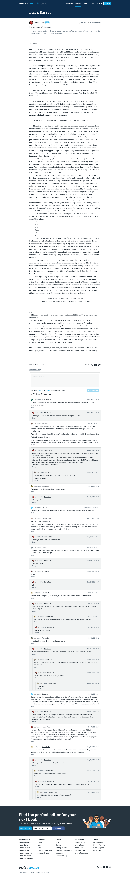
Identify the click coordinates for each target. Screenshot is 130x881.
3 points (41, 472)
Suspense (39, 27)
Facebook (57, 828)
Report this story (35, 370)
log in (48, 390)
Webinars (59, 853)
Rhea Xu (44, 508)
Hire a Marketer (24, 850)
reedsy (29, 3)
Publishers (97, 850)
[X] (98, 867)
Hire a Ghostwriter (25, 853)
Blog (57, 842)
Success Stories (43, 853)
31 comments (95, 23)
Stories (78, 3)
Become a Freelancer (45, 850)
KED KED (44, 423)
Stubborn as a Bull (55, 33)
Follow (47, 22)
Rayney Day (45, 638)
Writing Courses (61, 848)
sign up (40, 390)
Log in (108, 3)
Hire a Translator (25, 856)
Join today (24, 828)
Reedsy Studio (80, 842)
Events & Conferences (64, 850)
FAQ (20, 872)
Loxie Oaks (45, 486)
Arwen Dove (45, 571)
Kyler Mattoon (46, 400)
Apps (42, 3)
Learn (85, 3)
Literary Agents (98, 848)
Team (39, 845)
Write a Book (79, 845)
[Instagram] (101, 867)
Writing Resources (81, 853)
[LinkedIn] (104, 867)
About (39, 842)
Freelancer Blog (61, 856)
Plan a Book (79, 848)
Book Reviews (98, 842)
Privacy (31, 872)
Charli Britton (46, 593)
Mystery (47, 27)
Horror (32, 27)
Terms (25, 872)
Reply (33, 407)
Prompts (69, 3)
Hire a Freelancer (25, 842)
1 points (40, 413)
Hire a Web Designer (26, 858)
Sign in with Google (41, 828)
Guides (58, 845)
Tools (92, 3)
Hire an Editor (24, 845)
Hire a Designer (24, 848)
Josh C (44, 547)
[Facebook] (107, 867)
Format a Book (80, 850)
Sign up (99, 3)
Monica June (47, 413)
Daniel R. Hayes (46, 518)
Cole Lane (45, 694)
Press (39, 848)
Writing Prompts (99, 845)
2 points (38, 400)
